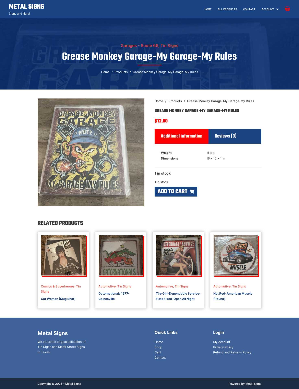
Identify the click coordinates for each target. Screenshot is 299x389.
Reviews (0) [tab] (226, 136)
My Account (221, 342)
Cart (158, 352)
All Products (227, 9)
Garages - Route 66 (139, 45)
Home (208, 9)
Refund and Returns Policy (232, 352)
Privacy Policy (223, 347)
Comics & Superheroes (57, 286)
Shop (158, 347)
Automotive (107, 286)
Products (121, 72)
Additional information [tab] (181, 136)
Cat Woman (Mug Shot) (58, 299)
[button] (138, 104)
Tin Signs (169, 45)
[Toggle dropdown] (277, 9)
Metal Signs (253, 383)
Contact (249, 9)
